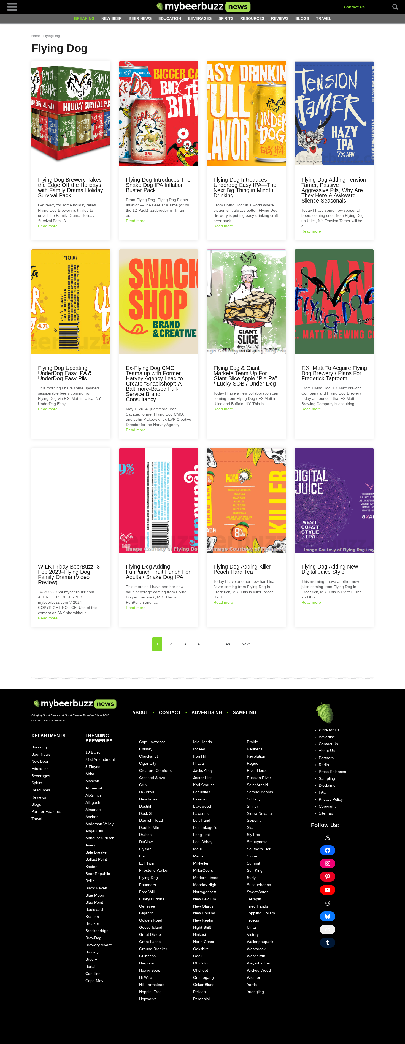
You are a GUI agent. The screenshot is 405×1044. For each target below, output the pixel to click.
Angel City (94, 831)
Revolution (256, 756)
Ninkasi (199, 934)
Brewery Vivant (98, 945)
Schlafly (253, 799)
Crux (143, 785)
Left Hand (201, 820)
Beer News (140, 18)
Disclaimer (328, 785)
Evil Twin (146, 863)
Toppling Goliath (261, 913)
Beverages (200, 18)
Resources (252, 18)
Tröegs (253, 920)
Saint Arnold (257, 785)
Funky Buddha (151, 899)
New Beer (111, 18)
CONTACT (170, 712)
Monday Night (205, 884)
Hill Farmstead (151, 984)
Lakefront (201, 799)
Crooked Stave (152, 777)
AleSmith (93, 795)
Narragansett (204, 892)
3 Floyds (92, 766)
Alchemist (93, 788)
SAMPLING (244, 712)
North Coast (203, 941)
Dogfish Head (151, 820)
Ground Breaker (153, 949)
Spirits (225, 18)
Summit (253, 863)
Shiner (252, 806)
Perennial (201, 999)
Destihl (145, 806)
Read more (48, 226)
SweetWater (257, 892)
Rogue (252, 763)
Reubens (255, 749)
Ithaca (198, 763)
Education (169, 18)
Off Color (201, 963)
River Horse (257, 770)
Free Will (147, 892)
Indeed (199, 749)
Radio (324, 764)
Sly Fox (253, 834)
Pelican (199, 992)
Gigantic (146, 913)
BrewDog (93, 938)
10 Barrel (93, 752)
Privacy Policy (331, 799)
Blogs (302, 18)
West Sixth (256, 956)
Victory (253, 934)
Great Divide (150, 934)
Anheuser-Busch (99, 838)
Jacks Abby (203, 770)
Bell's (89, 881)
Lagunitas (201, 792)
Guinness (147, 956)
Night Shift (202, 927)
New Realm (203, 920)
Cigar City (147, 763)
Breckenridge (97, 930)
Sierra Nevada (259, 813)
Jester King (203, 777)
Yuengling (255, 992)
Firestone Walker (154, 870)
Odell (197, 956)
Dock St (146, 813)
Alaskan (92, 781)
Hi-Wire (145, 977)
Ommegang (203, 977)
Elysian (145, 849)
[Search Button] (392, 6)
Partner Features (46, 811)
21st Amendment (100, 759)
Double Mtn (149, 827)
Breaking (84, 18)
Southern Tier (259, 849)
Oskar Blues (203, 984)
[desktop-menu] (12, 6)
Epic (143, 856)
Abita (89, 774)
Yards (252, 984)
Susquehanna (259, 884)
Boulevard (94, 909)
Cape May (94, 981)
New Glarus (203, 906)
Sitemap (326, 813)
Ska (250, 827)
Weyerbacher (258, 963)
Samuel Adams (260, 792)
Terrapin (254, 899)
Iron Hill (199, 756)
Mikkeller (201, 863)
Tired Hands (257, 906)
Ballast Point (96, 859)
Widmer (253, 977)
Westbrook (256, 949)
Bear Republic (97, 873)
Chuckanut (148, 756)
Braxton (92, 916)
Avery (90, 845)
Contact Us (354, 7)
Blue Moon (94, 895)
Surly (251, 877)
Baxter (91, 866)
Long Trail (201, 834)
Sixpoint (254, 820)
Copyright (327, 806)
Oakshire (201, 949)
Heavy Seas (149, 970)
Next (246, 644)
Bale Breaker (96, 852)
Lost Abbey (202, 842)
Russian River (259, 777)
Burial (90, 966)
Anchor (91, 817)
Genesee (147, 906)
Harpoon (146, 963)
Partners (326, 758)
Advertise (327, 737)
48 (228, 644)
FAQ (322, 792)
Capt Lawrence (152, 742)
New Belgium (204, 899)
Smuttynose (257, 842)
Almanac (93, 809)
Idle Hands (202, 742)
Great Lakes (150, 941)
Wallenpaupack (260, 941)
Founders (147, 884)
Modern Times (205, 877)
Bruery (91, 959)
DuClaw (146, 842)
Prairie (252, 742)
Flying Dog (148, 877)
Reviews (279, 18)
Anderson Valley (99, 824)
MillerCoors (203, 870)
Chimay (145, 749)
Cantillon (93, 973)
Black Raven (96, 888)
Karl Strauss (203, 785)
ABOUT (140, 712)
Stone (252, 856)
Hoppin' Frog (150, 992)
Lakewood (202, 806)
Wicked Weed (259, 970)
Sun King (255, 870)
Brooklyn (93, 952)
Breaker (92, 923)
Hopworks (147, 999)
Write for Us (329, 730)
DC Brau (146, 792)
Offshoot (200, 970)
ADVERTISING (206, 712)
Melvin (198, 856)
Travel (323, 18)
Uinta (251, 927)
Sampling (327, 778)
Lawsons (201, 813)
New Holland (204, 913)
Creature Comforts (155, 770)
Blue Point (94, 902)
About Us (327, 750)
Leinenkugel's (205, 827)
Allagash (92, 802)
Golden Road (150, 920)
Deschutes (148, 799)
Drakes (145, 834)
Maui (197, 849)
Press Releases (332, 771)
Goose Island (150, 927)
